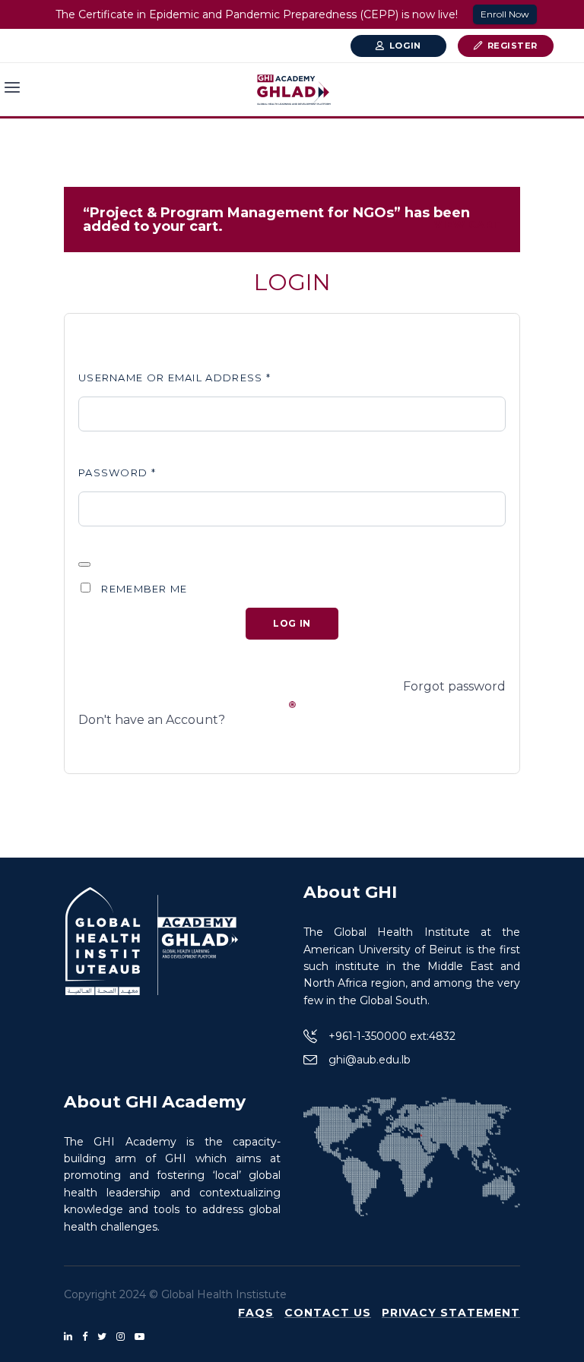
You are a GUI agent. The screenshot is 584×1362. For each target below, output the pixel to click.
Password (117, 472)
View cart (467, 224)
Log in (292, 623)
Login (405, 45)
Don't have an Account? (151, 720)
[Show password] (84, 564)
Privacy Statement (451, 1312)
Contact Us (327, 1312)
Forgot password (454, 686)
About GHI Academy (155, 1102)
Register (512, 45)
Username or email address (174, 377)
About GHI (350, 892)
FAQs (256, 1312)
